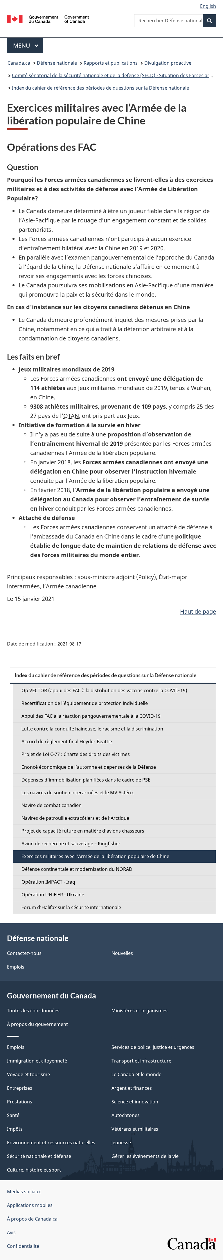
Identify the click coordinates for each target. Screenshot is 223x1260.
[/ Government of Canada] (48, 18)
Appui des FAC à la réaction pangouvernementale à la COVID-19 (91, 716)
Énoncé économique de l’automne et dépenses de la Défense (88, 767)
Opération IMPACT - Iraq (48, 882)
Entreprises (19, 1088)
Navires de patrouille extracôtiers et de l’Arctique (75, 818)
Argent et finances (132, 1088)
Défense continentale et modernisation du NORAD (76, 869)
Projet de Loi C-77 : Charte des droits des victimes (75, 754)
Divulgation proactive (167, 63)
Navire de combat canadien (51, 805)
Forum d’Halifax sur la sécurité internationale (71, 907)
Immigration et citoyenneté (37, 1061)
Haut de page (198, 611)
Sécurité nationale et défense (39, 1156)
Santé (13, 1115)
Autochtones (126, 1115)
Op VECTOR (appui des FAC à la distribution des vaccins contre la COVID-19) (104, 690)
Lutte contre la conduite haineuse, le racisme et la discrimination (92, 729)
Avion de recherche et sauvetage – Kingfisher (71, 843)
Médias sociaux (24, 1191)
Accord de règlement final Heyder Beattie (66, 741)
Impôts (15, 1129)
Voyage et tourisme (28, 1074)
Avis (11, 1232)
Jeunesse (121, 1142)
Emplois (15, 967)
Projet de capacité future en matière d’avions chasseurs (82, 831)
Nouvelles (122, 953)
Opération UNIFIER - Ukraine (52, 894)
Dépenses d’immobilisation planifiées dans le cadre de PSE (85, 780)
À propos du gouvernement (37, 1024)
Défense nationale (57, 63)
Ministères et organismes (140, 1010)
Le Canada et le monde (136, 1074)
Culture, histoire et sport (34, 1170)
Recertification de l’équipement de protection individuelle (84, 703)
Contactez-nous (24, 953)
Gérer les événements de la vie (145, 1156)
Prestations (19, 1101)
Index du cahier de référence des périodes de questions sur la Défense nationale (100, 88)
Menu (28, 45)
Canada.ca (19, 63)
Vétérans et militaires (135, 1129)
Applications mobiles (30, 1205)
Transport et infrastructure (141, 1061)
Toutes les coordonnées (33, 1010)
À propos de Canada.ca (32, 1219)
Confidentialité (23, 1246)
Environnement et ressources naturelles (51, 1142)
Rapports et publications (111, 63)
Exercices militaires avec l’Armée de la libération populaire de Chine (95, 856)
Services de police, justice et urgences (153, 1047)
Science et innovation (135, 1101)
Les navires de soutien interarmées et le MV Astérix (77, 792)
